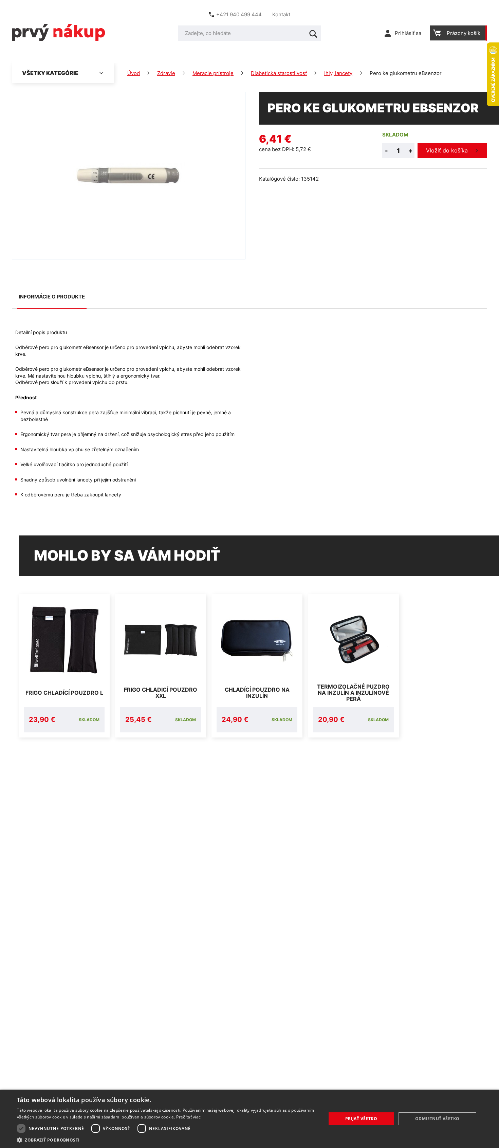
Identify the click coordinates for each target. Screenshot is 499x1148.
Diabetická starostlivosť (279, 73)
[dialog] (249, 1119)
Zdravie (166, 73)
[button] (167, 1139)
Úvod (133, 73)
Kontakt (281, 14)
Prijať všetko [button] (361, 1119)
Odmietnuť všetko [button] (437, 1119)
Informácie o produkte (52, 296)
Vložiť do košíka (447, 150)
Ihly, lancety (338, 73)
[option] (64, 665)
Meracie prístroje (213, 73)
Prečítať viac (188, 1117)
